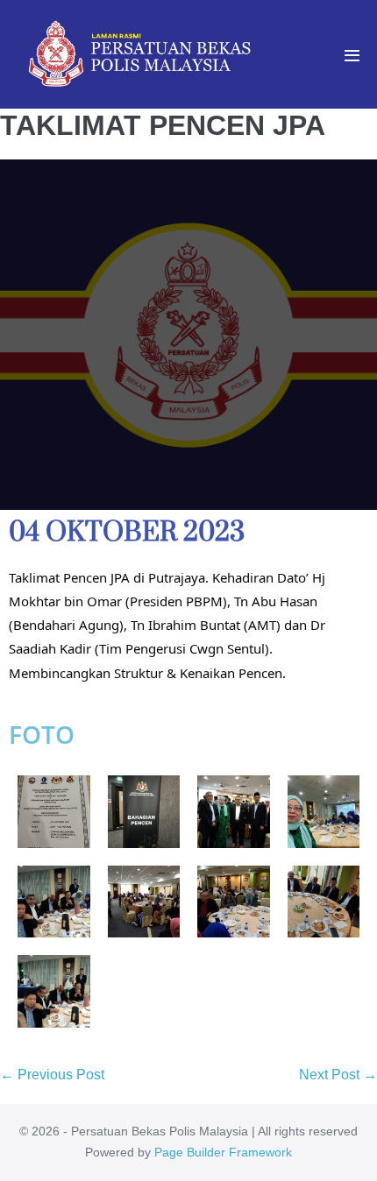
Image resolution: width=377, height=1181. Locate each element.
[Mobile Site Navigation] (352, 55)
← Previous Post (52, 1074)
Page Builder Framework (223, 1152)
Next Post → (338, 1074)
